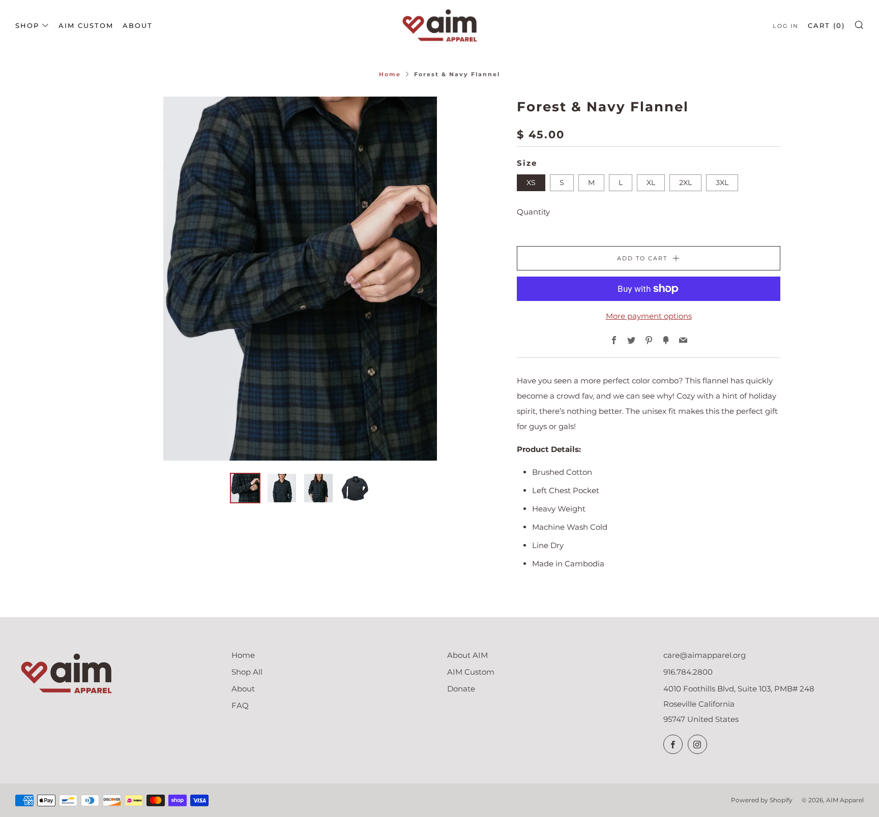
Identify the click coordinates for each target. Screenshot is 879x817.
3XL (722, 182)
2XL (685, 182)
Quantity (533, 212)
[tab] (245, 488)
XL (651, 182)
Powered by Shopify (762, 800)
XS (531, 182)
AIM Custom (85, 25)
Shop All (246, 672)
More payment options (649, 316)
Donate (461, 688)
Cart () (826, 25)
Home (390, 74)
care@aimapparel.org (704, 655)
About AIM (467, 655)
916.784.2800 (688, 672)
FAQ (240, 705)
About (138, 25)
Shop (27, 25)
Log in (786, 25)
